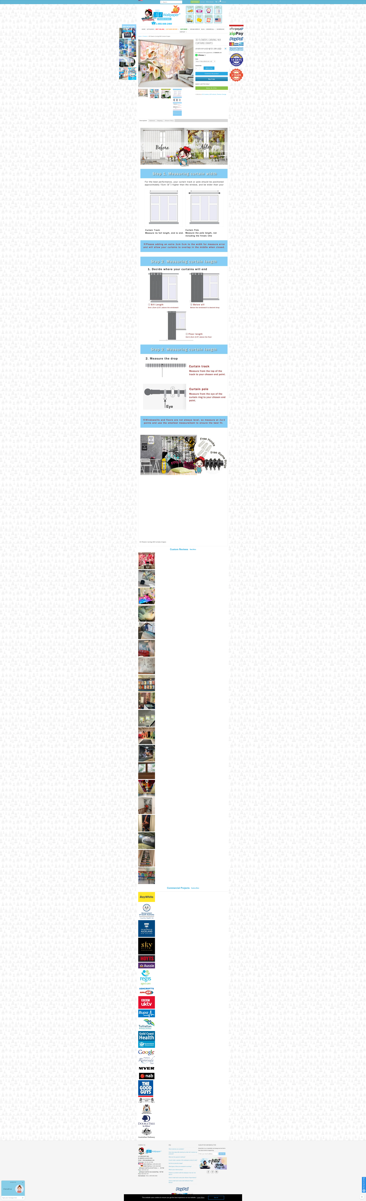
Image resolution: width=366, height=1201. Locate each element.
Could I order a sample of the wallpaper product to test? (183, 1160)
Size (196, 59)
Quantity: (198, 65)
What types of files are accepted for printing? (180, 1166)
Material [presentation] (152, 120)
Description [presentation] (143, 120)
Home (143, 29)
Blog (202, 29)
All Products (212, 94)
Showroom (220, 29)
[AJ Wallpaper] (161, 15)
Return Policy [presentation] (169, 120)
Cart (219, 1)
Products (145, 36)
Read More (193, 549)
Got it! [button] (216, 1197)
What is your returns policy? (176, 1169)
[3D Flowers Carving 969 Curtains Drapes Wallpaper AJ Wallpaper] (143, 93)
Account (202, 2)
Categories (150, 29)
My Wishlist (211, 2)
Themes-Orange (221, 94)
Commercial (210, 29)
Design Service (195, 29)
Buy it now (211, 79)
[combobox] (171, 2)
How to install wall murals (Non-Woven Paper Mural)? (182, 1177)
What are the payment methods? (177, 1157)
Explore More (195, 888)
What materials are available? (176, 1149)
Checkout (223, 2)
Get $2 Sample (195, 2)
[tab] (143, 120)
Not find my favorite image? (176, 1163)
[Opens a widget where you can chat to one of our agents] (13, 1190)
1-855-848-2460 (164, 23)
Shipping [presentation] (160, 120)
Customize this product (212, 74)
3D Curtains (205, 94)
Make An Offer (211, 88)
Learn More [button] (200, 1197)
